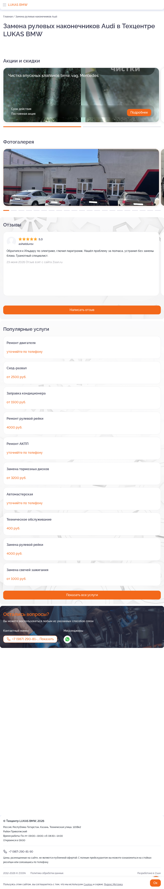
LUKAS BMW (18, 5)
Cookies (88, 884)
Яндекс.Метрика (113, 884)
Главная (8, 16)
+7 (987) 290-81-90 (21, 851)
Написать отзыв (82, 310)
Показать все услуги (82, 595)
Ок (155, 883)
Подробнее (139, 112)
